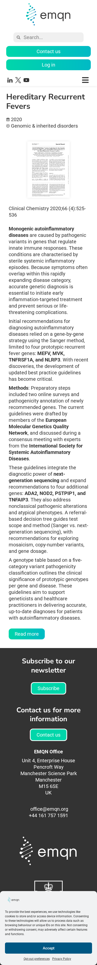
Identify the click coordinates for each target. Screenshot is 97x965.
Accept (48, 948)
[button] (64, 80)
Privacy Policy (61, 959)
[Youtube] (26, 80)
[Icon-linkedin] (10, 80)
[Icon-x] (18, 80)
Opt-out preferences (37, 959)
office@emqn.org (49, 809)
